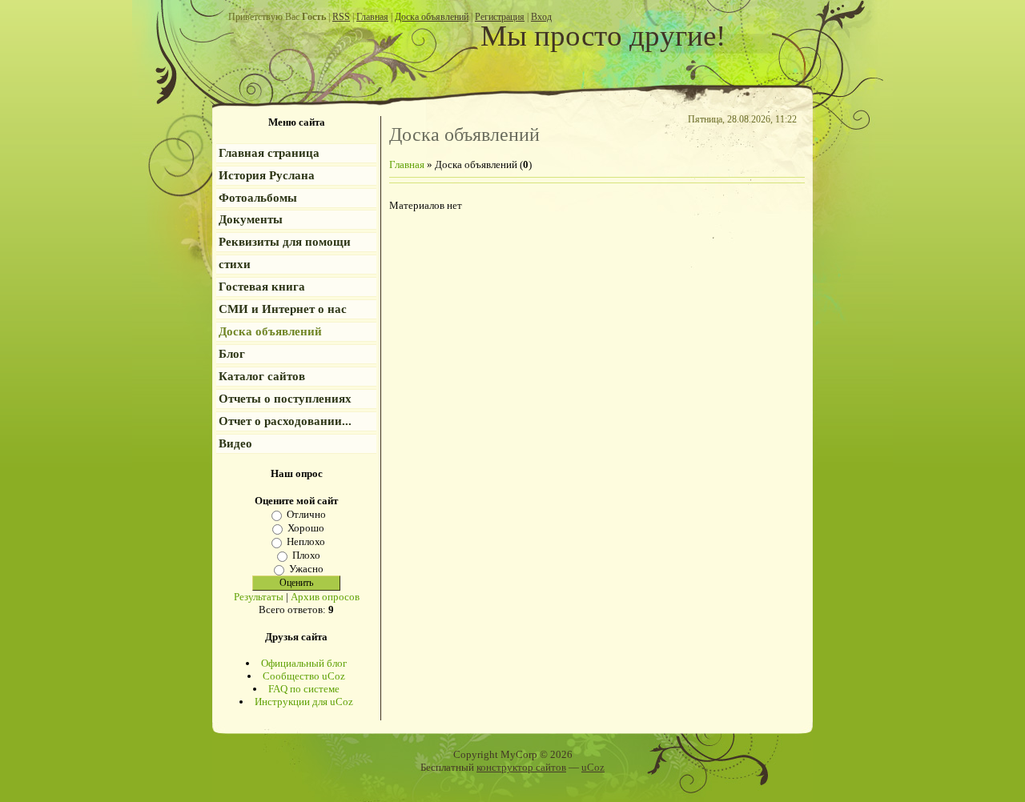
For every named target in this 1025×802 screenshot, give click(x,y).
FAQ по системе (304, 689)
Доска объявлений (431, 16)
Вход (541, 16)
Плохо (306, 555)
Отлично (306, 514)
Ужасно (306, 569)
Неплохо (306, 541)
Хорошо (305, 528)
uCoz (593, 767)
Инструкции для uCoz (304, 702)
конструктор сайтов (521, 767)
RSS (341, 16)
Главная (372, 16)
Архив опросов (325, 597)
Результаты (258, 597)
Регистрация (500, 16)
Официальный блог (304, 663)
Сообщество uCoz (304, 676)
